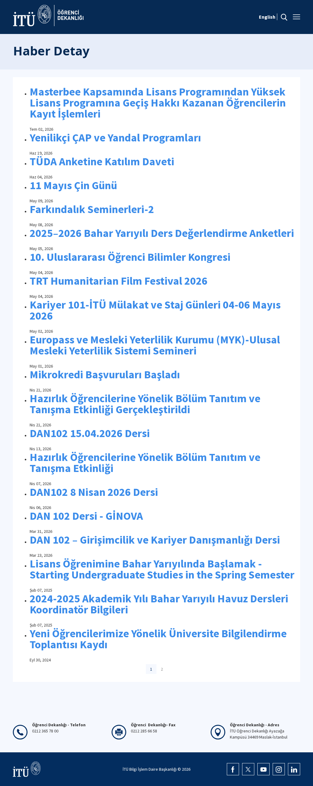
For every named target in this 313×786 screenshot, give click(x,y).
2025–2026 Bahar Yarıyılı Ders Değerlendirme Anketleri (162, 233)
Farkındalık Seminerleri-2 (92, 209)
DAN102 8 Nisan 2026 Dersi (94, 492)
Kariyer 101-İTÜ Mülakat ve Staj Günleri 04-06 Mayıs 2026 (155, 310)
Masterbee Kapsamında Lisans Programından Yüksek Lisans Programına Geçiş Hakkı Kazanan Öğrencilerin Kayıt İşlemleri (158, 103)
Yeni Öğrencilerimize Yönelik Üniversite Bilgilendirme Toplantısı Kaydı (158, 639)
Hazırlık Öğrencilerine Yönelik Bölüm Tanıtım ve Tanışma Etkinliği (145, 462)
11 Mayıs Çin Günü (73, 185)
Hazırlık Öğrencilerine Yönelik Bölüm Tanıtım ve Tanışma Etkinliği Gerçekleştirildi (145, 403)
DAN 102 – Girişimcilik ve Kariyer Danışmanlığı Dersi (155, 540)
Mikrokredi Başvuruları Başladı (105, 374)
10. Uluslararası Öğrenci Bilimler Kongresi (130, 257)
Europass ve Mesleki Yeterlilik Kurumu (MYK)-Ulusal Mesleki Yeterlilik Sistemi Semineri (155, 345)
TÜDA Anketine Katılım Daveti (102, 161)
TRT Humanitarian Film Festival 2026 (119, 281)
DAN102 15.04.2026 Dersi (90, 433)
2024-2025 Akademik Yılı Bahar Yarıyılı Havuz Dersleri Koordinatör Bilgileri (159, 604)
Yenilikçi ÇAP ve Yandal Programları (115, 137)
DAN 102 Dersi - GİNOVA (86, 516)
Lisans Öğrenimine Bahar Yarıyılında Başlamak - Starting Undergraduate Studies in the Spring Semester (162, 569)
